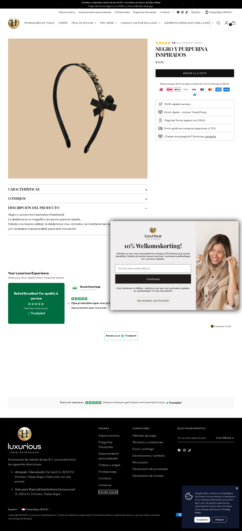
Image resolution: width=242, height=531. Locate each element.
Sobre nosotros (109, 435)
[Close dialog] (234, 225)
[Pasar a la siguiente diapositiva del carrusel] (231, 376)
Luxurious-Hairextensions (43, 514)
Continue (153, 279)
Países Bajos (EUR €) (220, 12)
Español (195, 12)
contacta (210, 136)
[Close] (237, 488)
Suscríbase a (225, 437)
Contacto (104, 478)
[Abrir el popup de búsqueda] (218, 23)
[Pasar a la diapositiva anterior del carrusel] (224, 376)
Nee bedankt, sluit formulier (153, 300)
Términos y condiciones (147, 442)
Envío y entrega (143, 449)
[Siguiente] (183, 4)
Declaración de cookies (147, 476)
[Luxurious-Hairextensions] (14, 23)
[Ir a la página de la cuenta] (225, 23)
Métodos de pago (144, 435)
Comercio (105, 485)
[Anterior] (58, 4)
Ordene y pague (109, 465)
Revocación (140, 462)
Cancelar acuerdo (108, 491)
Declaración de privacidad (150, 469)
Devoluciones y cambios (148, 455)
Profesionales (107, 472)
